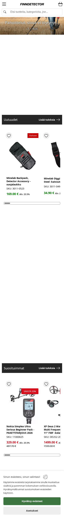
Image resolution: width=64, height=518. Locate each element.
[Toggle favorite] (9, 135)
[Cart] (60, 4)
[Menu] (4, 5)
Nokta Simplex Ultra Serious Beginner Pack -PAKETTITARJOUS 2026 (20, 429)
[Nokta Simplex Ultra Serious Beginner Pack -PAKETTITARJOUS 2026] (22, 403)
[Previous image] (48, 404)
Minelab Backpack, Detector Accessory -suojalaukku (18, 181)
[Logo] (32, 4)
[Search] (32, 11)
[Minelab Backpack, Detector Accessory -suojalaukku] (22, 154)
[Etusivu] (27, 28)
